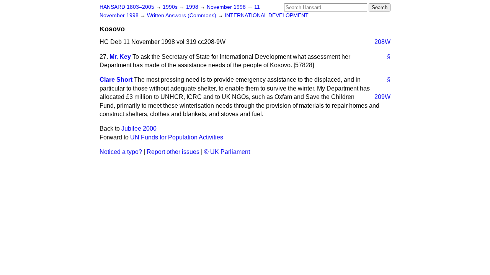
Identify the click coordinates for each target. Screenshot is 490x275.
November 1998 (227, 7)
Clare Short (116, 79)
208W (382, 42)
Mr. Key (120, 56)
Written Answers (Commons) (182, 15)
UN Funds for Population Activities (176, 137)
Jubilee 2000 (139, 128)
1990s (171, 7)
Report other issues (173, 152)
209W (382, 97)
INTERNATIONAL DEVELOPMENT (267, 15)
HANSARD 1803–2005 (127, 7)
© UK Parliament (227, 152)
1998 (193, 7)
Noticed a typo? (121, 152)
